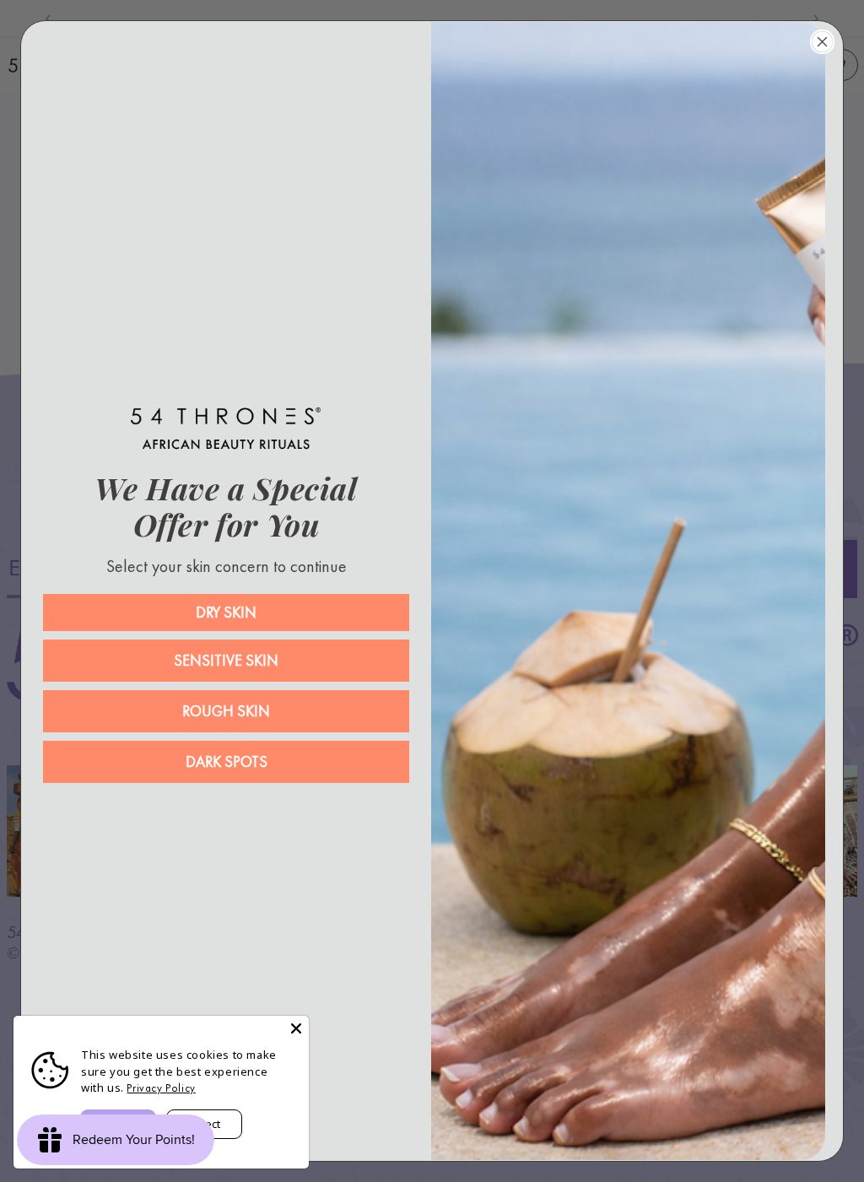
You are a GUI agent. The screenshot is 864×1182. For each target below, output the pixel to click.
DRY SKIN (226, 612)
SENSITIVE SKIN (226, 660)
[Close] (296, 1028)
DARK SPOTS (226, 761)
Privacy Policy (161, 1088)
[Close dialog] (822, 41)
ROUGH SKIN (226, 711)
